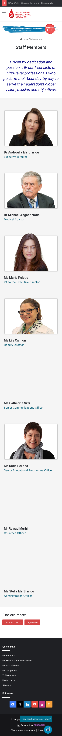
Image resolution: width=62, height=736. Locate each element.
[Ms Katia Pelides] (31, 439)
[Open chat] (48, 729)
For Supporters (9, 670)
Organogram (32, 622)
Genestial (39, 725)
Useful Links (8, 680)
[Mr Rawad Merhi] (31, 502)
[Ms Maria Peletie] (31, 251)
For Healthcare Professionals (17, 660)
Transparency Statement (23, 730)
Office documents (13, 622)
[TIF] (19, 13)
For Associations (10, 665)
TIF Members (9, 675)
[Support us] (31, 29)
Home (25, 39)
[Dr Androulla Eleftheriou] (31, 126)
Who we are (36, 39)
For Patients (8, 655)
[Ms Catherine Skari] (31, 376)
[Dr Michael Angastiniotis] (31, 188)
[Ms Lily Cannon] (31, 314)
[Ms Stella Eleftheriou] (31, 565)
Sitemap (6, 685)
